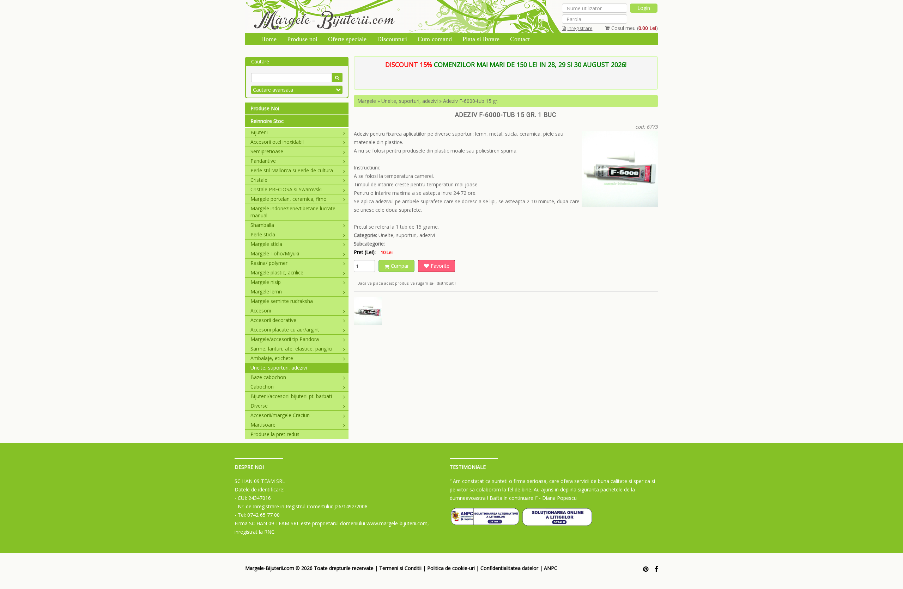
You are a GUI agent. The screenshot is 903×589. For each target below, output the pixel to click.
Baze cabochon (268, 377)
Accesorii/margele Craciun (280, 415)
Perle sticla (262, 234)
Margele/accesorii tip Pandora (284, 339)
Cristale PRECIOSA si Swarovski (286, 189)
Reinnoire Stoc (267, 121)
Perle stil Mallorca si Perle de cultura (291, 170)
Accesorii (260, 310)
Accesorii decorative (273, 320)
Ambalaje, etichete (271, 358)
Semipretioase (266, 151)
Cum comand (435, 39)
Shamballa (262, 225)
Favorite (440, 265)
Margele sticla (266, 244)
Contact (520, 39)
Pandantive (263, 160)
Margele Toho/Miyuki (274, 253)
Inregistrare (580, 28)
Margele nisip (265, 282)
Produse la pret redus (274, 434)
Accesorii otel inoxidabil (277, 141)
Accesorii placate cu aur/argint (284, 329)
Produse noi (302, 39)
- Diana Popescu (558, 498)
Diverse (259, 405)
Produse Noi (264, 108)
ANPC (550, 568)
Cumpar (400, 265)
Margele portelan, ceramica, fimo (288, 199)
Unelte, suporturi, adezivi (278, 367)
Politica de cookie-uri (451, 568)
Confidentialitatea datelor (509, 568)
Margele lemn (266, 291)
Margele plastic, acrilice (276, 272)
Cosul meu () (634, 28)
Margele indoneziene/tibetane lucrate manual (292, 212)
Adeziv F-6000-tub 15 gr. (470, 101)
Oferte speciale (347, 39)
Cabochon (262, 386)
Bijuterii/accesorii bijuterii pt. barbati (291, 396)
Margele (366, 101)
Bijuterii (259, 132)
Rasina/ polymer (268, 263)
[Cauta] (337, 77)
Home (269, 39)
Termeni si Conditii (400, 568)
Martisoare (262, 424)
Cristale (258, 179)
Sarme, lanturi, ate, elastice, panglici (291, 348)
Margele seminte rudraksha (281, 301)
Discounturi (392, 39)
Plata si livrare (480, 39)
